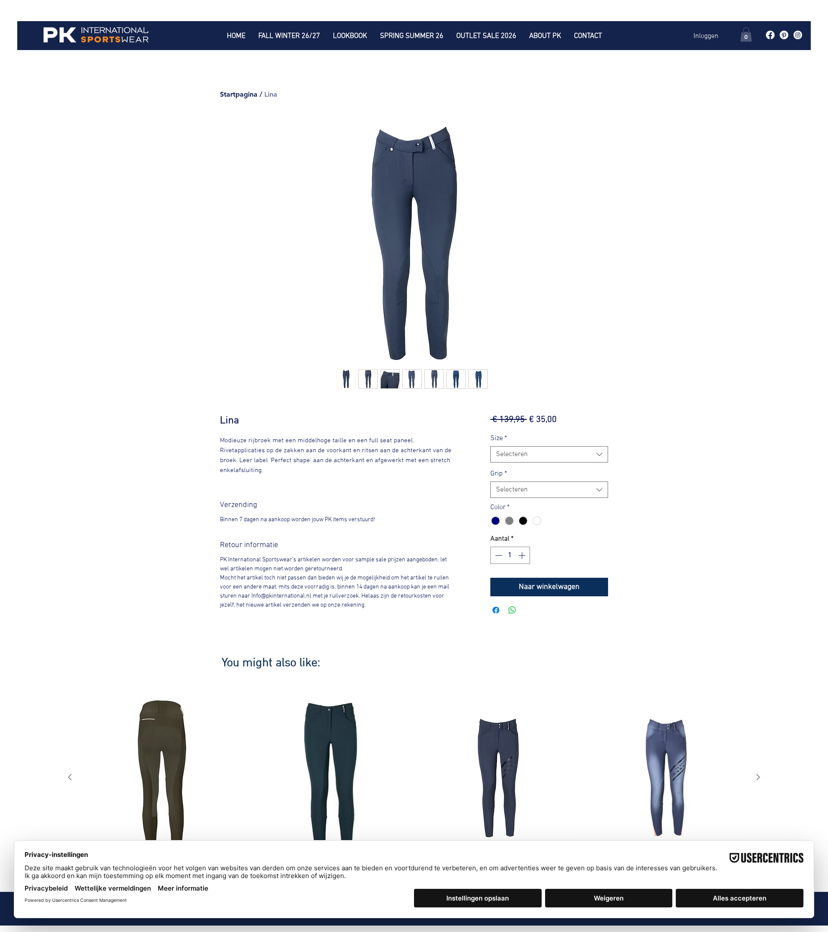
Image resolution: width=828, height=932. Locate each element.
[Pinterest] (784, 35)
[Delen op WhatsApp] (512, 610)
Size (498, 438)
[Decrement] (498, 555)
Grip (498, 473)
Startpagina (238, 94)
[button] (746, 34)
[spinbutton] (510, 555)
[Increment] (523, 555)
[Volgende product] (758, 777)
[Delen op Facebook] (496, 610)
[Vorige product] (70, 777)
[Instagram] (798, 35)
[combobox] (549, 454)
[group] (414, 785)
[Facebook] (770, 35)
